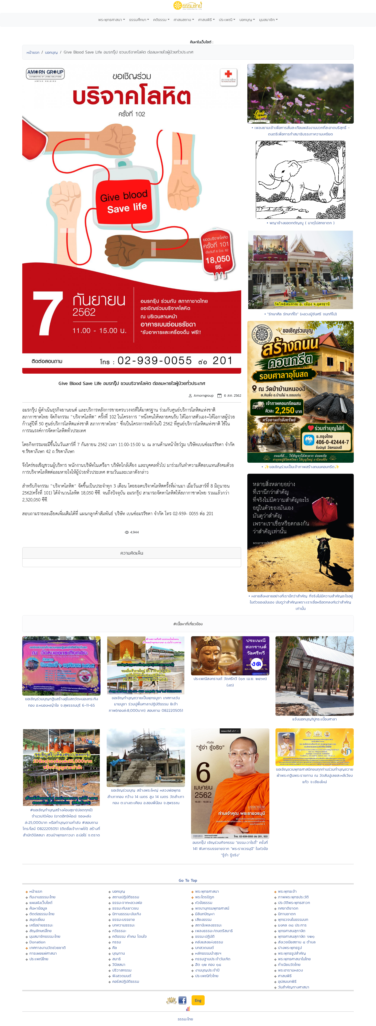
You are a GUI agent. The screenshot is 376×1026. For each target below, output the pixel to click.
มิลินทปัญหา (205, 913)
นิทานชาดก (287, 913)
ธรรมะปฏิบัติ (205, 936)
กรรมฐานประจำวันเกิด (212, 959)
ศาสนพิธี (205, 19)
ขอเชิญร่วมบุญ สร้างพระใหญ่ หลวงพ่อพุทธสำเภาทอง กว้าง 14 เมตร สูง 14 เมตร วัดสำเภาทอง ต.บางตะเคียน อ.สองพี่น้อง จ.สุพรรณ (145, 796)
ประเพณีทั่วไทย (206, 975)
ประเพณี (225, 19)
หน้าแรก (33, 52)
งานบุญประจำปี (207, 970)
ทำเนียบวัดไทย (289, 964)
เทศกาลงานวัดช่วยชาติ (47, 947)
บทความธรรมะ (123, 925)
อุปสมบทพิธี (287, 981)
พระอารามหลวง (290, 970)
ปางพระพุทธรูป (290, 947)
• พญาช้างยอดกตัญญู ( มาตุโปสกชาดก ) (301, 222)
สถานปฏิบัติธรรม (125, 897)
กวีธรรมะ (119, 930)
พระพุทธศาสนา (110, 19)
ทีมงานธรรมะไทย (42, 897)
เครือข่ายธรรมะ (41, 925)
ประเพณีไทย (38, 959)
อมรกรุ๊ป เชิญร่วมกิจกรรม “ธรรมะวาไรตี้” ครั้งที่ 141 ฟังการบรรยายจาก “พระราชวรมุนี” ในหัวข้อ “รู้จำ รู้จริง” (230, 849)
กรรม (116, 942)
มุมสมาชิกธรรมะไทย (44, 936)
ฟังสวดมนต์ (121, 975)
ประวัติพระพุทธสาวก (294, 902)
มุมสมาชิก (267, 19)
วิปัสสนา (118, 964)
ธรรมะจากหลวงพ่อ (127, 902)
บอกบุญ (245, 19)
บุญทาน (118, 953)
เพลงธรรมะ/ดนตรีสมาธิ (214, 930)
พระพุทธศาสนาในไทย (294, 959)
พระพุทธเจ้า (287, 891)
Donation (37, 942)
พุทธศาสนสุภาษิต (291, 930)
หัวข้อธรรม (203, 902)
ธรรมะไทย (185, 1019)
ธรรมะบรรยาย (123, 919)
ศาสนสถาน (182, 19)
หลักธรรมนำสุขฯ (208, 953)
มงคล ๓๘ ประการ (292, 925)
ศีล (114, 947)
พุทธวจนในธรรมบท (293, 919)
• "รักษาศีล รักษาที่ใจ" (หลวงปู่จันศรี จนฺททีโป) (300, 314)
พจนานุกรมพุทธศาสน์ (212, 908)
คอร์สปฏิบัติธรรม (125, 981)
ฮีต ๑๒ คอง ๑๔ (208, 964)
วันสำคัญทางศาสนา (293, 987)
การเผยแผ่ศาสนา (43, 953)
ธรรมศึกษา (137, 19)
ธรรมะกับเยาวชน (125, 908)
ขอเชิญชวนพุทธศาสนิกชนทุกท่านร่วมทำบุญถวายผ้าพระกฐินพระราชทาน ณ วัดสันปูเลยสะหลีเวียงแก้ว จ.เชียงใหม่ (314, 775)
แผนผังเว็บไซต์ (40, 902)
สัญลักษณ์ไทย (40, 930)
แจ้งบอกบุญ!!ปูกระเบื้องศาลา (314, 719)
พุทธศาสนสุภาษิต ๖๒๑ (296, 936)
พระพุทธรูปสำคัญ (292, 953)
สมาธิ (116, 959)
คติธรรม (160, 19)
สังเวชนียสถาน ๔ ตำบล (297, 942)
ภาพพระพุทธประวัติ (293, 897)
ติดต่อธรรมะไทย (41, 913)
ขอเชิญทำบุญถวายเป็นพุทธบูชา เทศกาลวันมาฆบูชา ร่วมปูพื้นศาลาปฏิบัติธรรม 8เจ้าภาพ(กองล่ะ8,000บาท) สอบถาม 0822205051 (146, 704)
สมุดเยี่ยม (37, 919)
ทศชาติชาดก (288, 908)
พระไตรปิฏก (204, 897)
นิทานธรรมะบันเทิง (126, 913)
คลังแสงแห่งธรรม (209, 942)
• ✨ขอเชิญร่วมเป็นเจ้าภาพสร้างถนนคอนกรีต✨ (300, 466)
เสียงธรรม (203, 919)
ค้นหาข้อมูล (38, 908)
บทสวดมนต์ (204, 947)
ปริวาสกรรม (121, 970)
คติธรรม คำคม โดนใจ (129, 936)
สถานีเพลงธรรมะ (208, 925)
